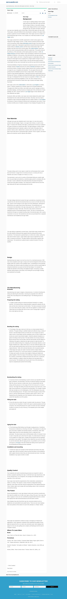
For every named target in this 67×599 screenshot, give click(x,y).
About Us (19, 594)
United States (22, 84)
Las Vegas (27, 91)
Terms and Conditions (45, 594)
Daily (52, 594)
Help (23, 594)
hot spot (18, 442)
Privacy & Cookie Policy (36, 594)
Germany (32, 66)
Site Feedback (28, 594)
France (18, 66)
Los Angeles (36, 84)
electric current (19, 46)
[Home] (12, 2)
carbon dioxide (34, 48)
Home (15, 594)
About (52, 15)
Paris (37, 76)
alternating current (27, 43)
